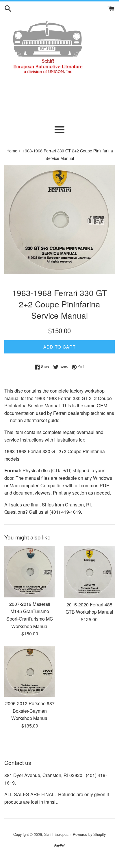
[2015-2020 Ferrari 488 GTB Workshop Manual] (89, 572)
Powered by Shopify (89, 834)
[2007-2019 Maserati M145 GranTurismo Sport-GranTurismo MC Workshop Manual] (29, 571)
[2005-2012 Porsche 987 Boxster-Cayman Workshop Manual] (29, 671)
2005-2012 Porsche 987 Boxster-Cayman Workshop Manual (30, 710)
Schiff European (57, 834)
